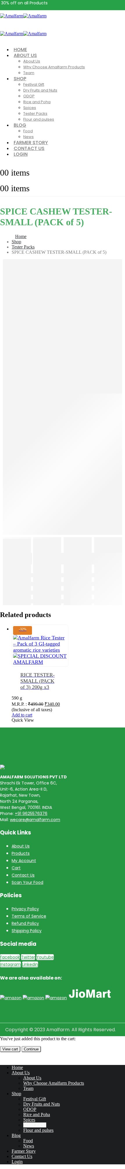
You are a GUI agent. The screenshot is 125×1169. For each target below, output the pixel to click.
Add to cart (22, 714)
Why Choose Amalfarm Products (54, 67)
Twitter (28, 957)
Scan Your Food (27, 882)
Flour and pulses (38, 119)
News (28, 1145)
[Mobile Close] (3, 1057)
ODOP (29, 96)
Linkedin (30, 964)
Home (17, 1067)
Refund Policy (25, 923)
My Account (24, 861)
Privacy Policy (25, 909)
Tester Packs (35, 113)
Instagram (10, 964)
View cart (10, 1049)
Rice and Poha (37, 102)
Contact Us (23, 875)
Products (21, 853)
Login (21, 154)
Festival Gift (33, 84)
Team (28, 73)
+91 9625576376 (31, 813)
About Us (25, 55)
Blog (20, 125)
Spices (29, 107)
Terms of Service (29, 916)
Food (28, 131)
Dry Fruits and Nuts (40, 90)
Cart (16, 868)
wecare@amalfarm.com (35, 820)
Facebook (10, 957)
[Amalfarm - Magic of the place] (23, 15)
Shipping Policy (27, 931)
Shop (20, 78)
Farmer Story (24, 1151)
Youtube (45, 957)
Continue (31, 1049)
